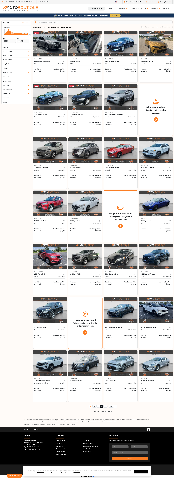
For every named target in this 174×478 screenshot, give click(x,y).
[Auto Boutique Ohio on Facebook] (148, 429)
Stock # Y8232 (73, 59)
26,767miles (132, 383)
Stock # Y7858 (38, 165)
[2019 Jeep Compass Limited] (50, 150)
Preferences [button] (77, 472)
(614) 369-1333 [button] (44, 2)
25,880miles (97, 63)
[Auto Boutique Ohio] (20, 8)
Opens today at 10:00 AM (133, 2)
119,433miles (167, 330)
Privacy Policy (60, 452)
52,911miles (132, 170)
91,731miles (61, 223)
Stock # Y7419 (144, 378)
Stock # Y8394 (144, 59)
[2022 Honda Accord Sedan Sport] (120, 310)
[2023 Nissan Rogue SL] (50, 310)
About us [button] (166, 8)
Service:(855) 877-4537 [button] (34, 449)
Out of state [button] (154, 8)
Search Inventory (97, 8)
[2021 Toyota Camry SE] (50, 97)
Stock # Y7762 (109, 325)
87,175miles (97, 117)
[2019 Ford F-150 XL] (85, 256)
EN (119, 2)
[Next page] (115, 406)
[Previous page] (91, 406)
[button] (19, 2)
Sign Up (130, 458)
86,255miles (61, 170)
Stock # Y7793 (73, 271)
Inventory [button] (111, 8)
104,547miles (132, 330)
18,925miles (167, 383)
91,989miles (97, 223)
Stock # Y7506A (38, 59)
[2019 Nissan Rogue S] (85, 363)
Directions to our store (90, 449)
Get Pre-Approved (88, 443)
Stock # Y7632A (74, 218)
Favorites (150, 2)
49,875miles (97, 170)
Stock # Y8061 (109, 271)
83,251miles (132, 276)
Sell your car (60, 446)
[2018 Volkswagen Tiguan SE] (156, 310)
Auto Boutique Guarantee (90, 446)
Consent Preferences (14, 475)
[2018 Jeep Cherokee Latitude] (156, 150)
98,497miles (61, 276)
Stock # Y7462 (38, 218)
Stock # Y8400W (74, 112)
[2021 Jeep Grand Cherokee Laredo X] (120, 97)
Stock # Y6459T (38, 271)
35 (111, 406)
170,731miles (61, 63)
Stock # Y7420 (109, 59)
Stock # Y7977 (109, 378)
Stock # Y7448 (38, 325)
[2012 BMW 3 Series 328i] (85, 97)
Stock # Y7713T (109, 165)
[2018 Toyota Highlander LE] (50, 43)
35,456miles (167, 63)
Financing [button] (122, 8)
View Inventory (60, 440)
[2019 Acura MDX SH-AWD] (50, 256)
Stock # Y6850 (109, 112)
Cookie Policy (87, 452)
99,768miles (132, 117)
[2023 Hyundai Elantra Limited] (120, 150)
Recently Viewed (165, 2)
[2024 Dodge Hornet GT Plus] (156, 43)
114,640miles (167, 170)
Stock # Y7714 (144, 218)
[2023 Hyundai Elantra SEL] (156, 203)
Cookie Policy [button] (40, 472)
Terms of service (61, 449)
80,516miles (61, 383)
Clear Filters (25, 23)
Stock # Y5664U (145, 165)
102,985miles (167, 276)
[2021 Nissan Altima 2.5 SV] (120, 256)
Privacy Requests (61, 454)
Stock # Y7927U (145, 271)
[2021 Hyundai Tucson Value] (156, 256)
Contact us (86, 440)
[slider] (3, 35)
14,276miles (167, 223)
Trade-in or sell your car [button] (138, 8)
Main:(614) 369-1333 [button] (33, 447)
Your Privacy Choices (86, 476)
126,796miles (96, 276)
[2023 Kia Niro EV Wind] (85, 43)
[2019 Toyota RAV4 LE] (50, 203)
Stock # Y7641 (38, 112)
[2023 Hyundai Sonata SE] (120, 43)
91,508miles (97, 383)
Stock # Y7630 (73, 165)
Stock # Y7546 (73, 378)
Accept (141, 472)
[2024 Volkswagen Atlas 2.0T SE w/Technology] (50, 363)
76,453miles (61, 330)
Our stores (59, 443)
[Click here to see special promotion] (87, 15)
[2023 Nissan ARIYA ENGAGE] (85, 150)
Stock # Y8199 (38, 378)
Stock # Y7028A (145, 325)
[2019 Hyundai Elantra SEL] (85, 203)
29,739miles (132, 63)
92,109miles (61, 117)
